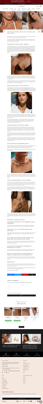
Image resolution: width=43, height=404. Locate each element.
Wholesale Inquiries (25, 369)
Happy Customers (25, 365)
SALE (15, 8)
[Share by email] (32, 275)
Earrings (38, 8)
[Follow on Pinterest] (4, 372)
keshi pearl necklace (27, 88)
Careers (24, 370)
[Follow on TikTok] (8, 372)
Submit (21, 295)
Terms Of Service (4, 384)
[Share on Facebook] (10, 275)
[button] (41, 402)
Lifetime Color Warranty (26, 366)
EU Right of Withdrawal (5, 388)
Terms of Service (28, 282)
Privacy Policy (23, 282)
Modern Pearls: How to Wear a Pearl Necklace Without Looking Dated (30, 347)
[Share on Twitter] (17, 275)
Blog (23, 372)
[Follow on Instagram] (2, 372)
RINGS (29, 8)
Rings (24, 378)
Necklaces (24, 8)
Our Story (24, 362)
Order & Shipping (4, 381)
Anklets (24, 381)
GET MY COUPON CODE (21, 398)
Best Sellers (5, 8)
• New (19, 8)
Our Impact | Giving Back (26, 363)
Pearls (33, 8)
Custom (11, 8)
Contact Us (3, 378)
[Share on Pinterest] (25, 275)
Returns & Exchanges (5, 382)
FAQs (3, 377)
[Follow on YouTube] (6, 372)
